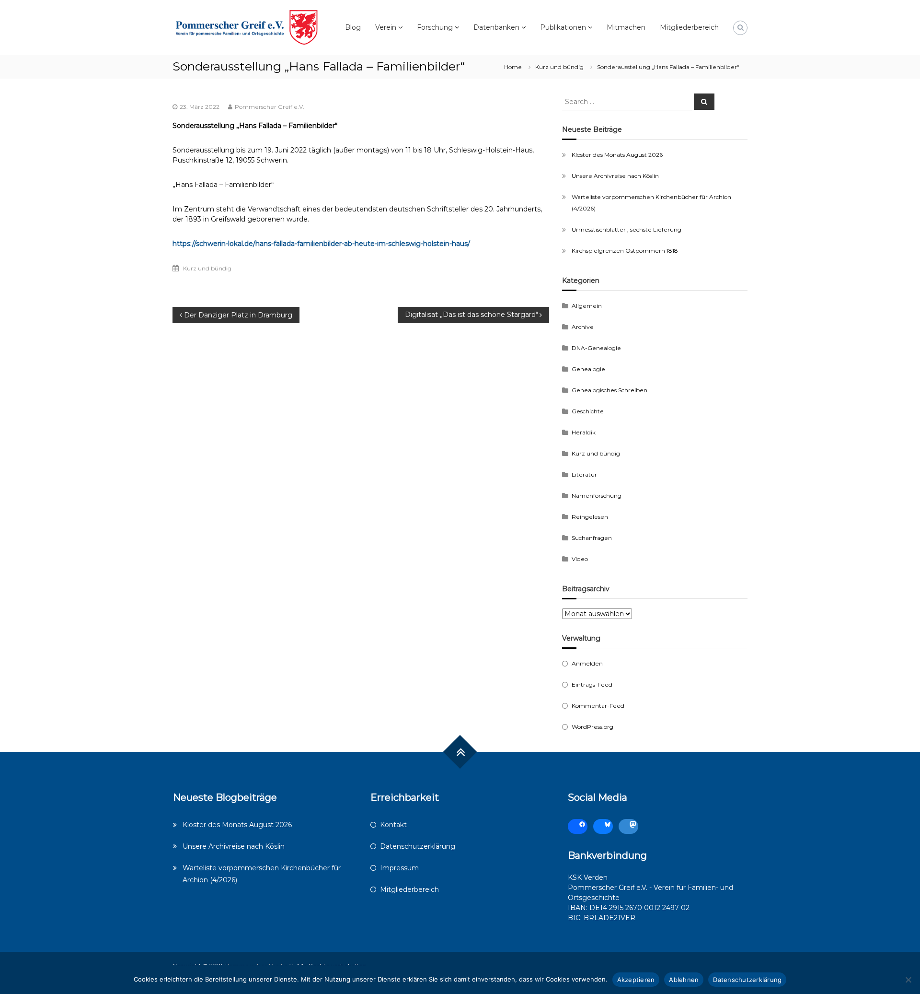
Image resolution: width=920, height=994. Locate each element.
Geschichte (588, 411)
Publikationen (563, 27)
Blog (353, 27)
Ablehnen (684, 979)
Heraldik (584, 432)
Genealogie (588, 369)
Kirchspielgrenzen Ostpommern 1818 (625, 250)
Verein (385, 27)
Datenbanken (496, 27)
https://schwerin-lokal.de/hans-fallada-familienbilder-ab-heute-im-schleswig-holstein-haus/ (321, 243)
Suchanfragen (592, 537)
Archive (583, 326)
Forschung (435, 27)
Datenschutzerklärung (417, 846)
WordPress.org (592, 726)
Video (580, 558)
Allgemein (587, 305)
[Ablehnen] (908, 979)
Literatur (584, 474)
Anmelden (587, 663)
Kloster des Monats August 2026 (617, 154)
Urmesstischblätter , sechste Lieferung (626, 229)
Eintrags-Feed (592, 684)
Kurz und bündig (559, 66)
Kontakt (393, 824)
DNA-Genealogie (596, 347)
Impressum (399, 868)
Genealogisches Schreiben (609, 390)
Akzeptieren (636, 979)
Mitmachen (626, 27)
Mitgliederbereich (689, 27)
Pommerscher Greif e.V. (269, 106)
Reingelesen (590, 516)
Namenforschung (596, 495)
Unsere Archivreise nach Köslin (615, 175)
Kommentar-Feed (598, 705)
